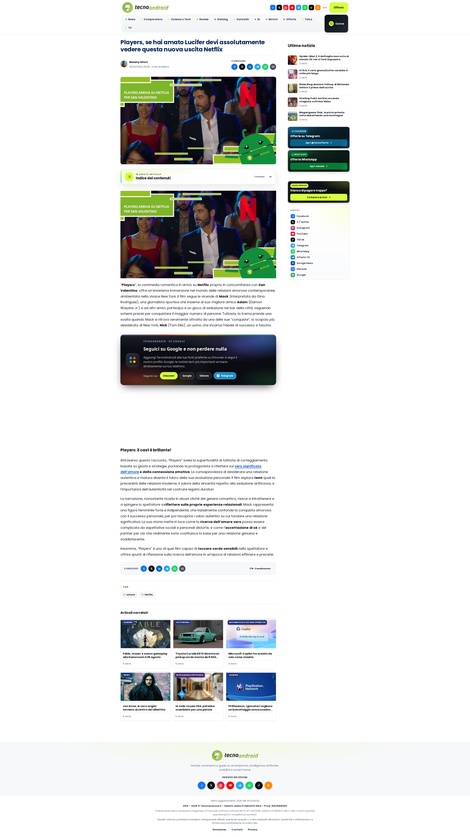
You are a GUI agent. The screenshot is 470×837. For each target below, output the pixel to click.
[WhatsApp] (265, 67)
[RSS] (318, 7)
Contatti (237, 829)
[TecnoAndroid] (145, 7)
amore (130, 594)
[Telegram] (298, 7)
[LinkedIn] (250, 67)
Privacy (252, 829)
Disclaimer (219, 829)
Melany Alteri (138, 62)
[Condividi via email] (273, 67)
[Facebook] (273, 7)
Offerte (339, 7)
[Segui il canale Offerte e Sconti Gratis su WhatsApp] (305, 7)
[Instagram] (285, 7)
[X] (279, 7)
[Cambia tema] (325, 7)
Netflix (149, 594)
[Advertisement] (198, 417)
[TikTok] (311, 7)
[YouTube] (292, 7)
